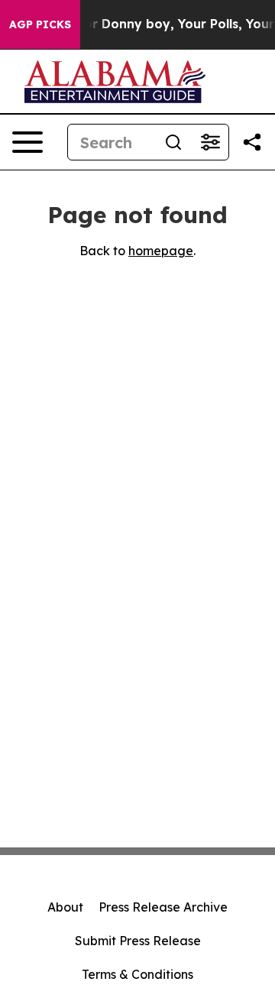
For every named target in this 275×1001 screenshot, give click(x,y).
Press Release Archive (163, 907)
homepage (160, 250)
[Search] (173, 142)
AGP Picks (40, 24)
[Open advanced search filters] (210, 142)
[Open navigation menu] (27, 142)
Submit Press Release (138, 940)
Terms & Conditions (137, 974)
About (65, 907)
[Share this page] (252, 142)
